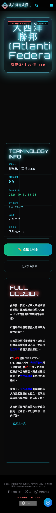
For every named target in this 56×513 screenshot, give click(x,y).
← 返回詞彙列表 (28, 266)
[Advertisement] (28, 108)
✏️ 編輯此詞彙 (28, 249)
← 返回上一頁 (18, 423)
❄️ (48, 502)
